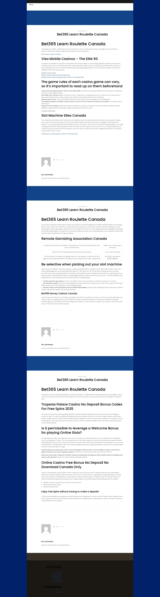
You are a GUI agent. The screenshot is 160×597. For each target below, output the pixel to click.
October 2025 (57, 579)
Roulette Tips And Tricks (48, 73)
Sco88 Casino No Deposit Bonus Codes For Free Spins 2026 (59, 134)
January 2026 (57, 575)
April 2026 (58, 572)
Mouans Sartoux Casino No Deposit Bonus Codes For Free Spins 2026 (62, 77)
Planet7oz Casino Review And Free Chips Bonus (55, 75)
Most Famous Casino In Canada (51, 54)
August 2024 (57, 581)
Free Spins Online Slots (48, 111)
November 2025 (56, 577)
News (59, 592)
